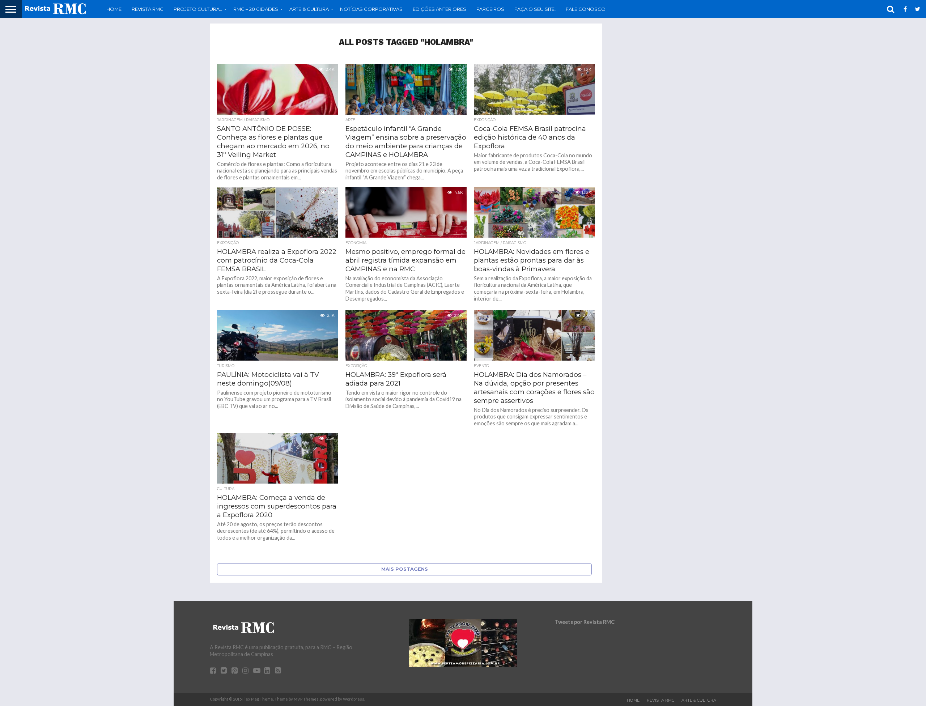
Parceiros (490, 9)
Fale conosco (586, 9)
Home (114, 9)
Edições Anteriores (439, 9)
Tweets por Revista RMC (585, 622)
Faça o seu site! (535, 9)
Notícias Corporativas (371, 9)
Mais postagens (404, 569)
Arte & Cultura (698, 700)
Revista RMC (147, 9)
